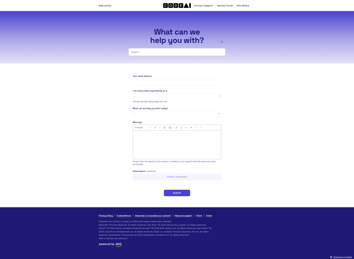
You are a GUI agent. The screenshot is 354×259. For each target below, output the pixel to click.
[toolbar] (177, 127)
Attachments (144, 171)
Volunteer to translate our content (153, 215)
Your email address (142, 76)
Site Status (243, 5)
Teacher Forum (225, 5)
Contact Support (203, 5)
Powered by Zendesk (342, 257)
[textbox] (177, 144)
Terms (209, 215)
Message (137, 122)
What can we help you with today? (150, 108)
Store (199, 215)
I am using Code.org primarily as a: (150, 90)
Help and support (183, 215)
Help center (105, 5)
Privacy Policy (106, 215)
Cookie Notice (124, 215)
